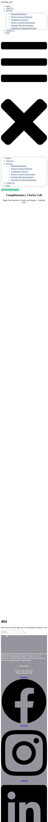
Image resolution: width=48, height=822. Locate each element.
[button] (24, 96)
